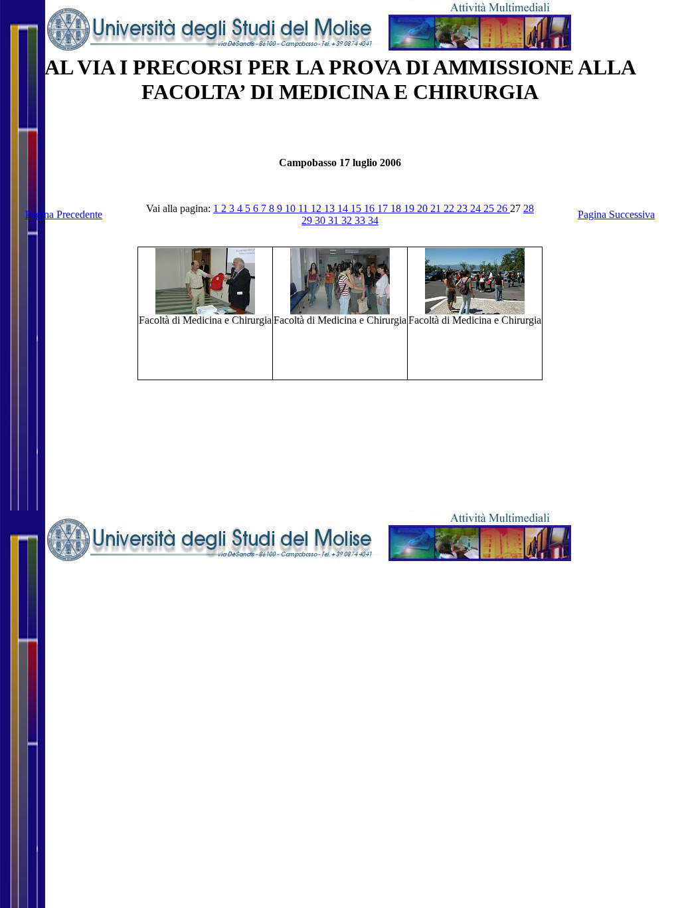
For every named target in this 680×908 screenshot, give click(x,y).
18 (397, 208)
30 (321, 220)
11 (304, 208)
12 (317, 208)
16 (370, 208)
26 (503, 208)
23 (463, 208)
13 (330, 208)
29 (308, 220)
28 (528, 208)
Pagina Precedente (63, 214)
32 (348, 220)
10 (291, 208)
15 (357, 208)
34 (373, 220)
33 (361, 220)
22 (450, 208)
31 (334, 220)
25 (490, 208)
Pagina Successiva (616, 214)
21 (437, 208)
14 (344, 208)
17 (383, 208)
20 (423, 208)
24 (476, 208)
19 (410, 208)
